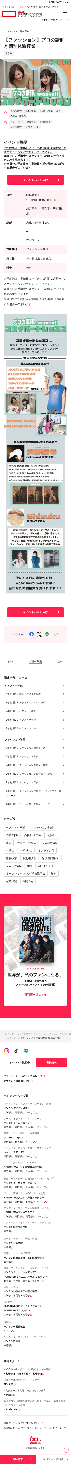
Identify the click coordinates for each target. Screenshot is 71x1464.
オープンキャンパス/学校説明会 (25, 873)
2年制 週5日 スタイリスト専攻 (22, 756)
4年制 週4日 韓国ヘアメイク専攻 (23, 694)
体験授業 (11, 858)
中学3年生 (26, 850)
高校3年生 (12, 835)
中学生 (10, 850)
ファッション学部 (42, 827)
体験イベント (45, 865)
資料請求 (51, 1062)
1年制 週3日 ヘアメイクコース (22, 728)
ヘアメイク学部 (15, 827)
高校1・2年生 (32, 835)
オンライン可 (46, 850)
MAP (47, 222)
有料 (29, 865)
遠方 (8, 842)
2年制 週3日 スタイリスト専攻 (22, 782)
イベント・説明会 (19, 1062)
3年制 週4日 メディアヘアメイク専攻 (25, 702)
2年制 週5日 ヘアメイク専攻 (21, 711)
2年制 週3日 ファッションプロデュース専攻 (29, 773)
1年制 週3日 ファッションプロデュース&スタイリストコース (33, 793)
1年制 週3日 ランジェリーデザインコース (28, 804)
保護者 (51, 835)
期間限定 (28, 881)
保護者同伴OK (51, 858)
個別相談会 (29, 858)
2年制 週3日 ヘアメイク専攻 (21, 719)
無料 (53, 873)
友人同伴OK (49, 842)
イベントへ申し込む (35, 180)
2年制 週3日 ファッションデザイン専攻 (27, 765)
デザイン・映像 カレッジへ (54, 20)
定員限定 (11, 881)
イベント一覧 (10, 1038)
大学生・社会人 (26, 842)
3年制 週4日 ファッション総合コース (25, 748)
